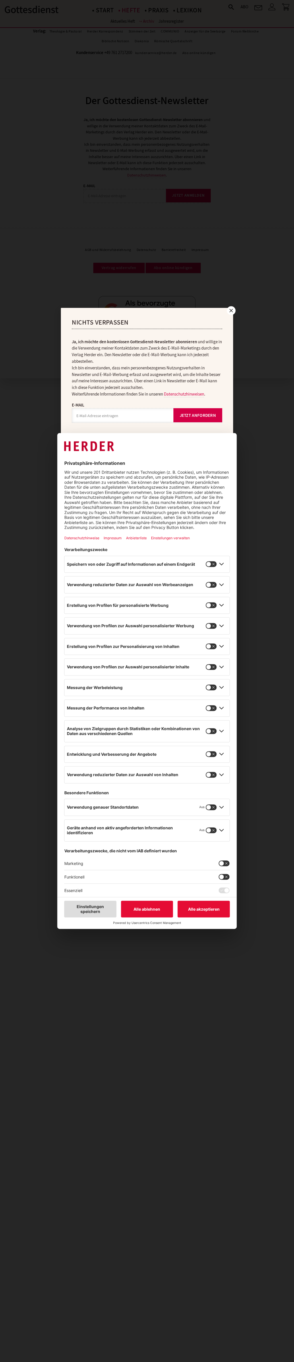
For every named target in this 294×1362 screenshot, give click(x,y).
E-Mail (78, 405)
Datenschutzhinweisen (184, 394)
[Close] (230, 310)
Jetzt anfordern (198, 415)
